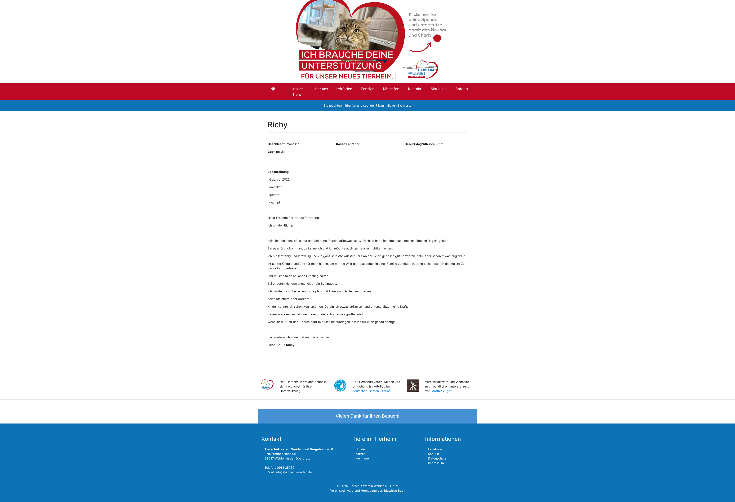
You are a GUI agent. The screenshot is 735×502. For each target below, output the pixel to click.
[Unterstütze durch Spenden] (367, 41)
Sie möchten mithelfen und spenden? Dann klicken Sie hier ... (368, 105)
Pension (367, 89)
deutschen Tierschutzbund (371, 391)
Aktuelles (438, 89)
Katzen (360, 454)
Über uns (320, 89)
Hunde (360, 449)
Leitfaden (344, 89)
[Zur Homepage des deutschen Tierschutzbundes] (340, 385)
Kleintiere (362, 458)
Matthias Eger (441, 391)
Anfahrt (461, 89)
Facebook (435, 449)
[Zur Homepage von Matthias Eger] (413, 385)
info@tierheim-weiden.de (293, 472)
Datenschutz (437, 458)
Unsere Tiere (297, 92)
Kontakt (414, 89)
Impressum (436, 463)
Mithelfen (391, 89)
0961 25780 (285, 467)
